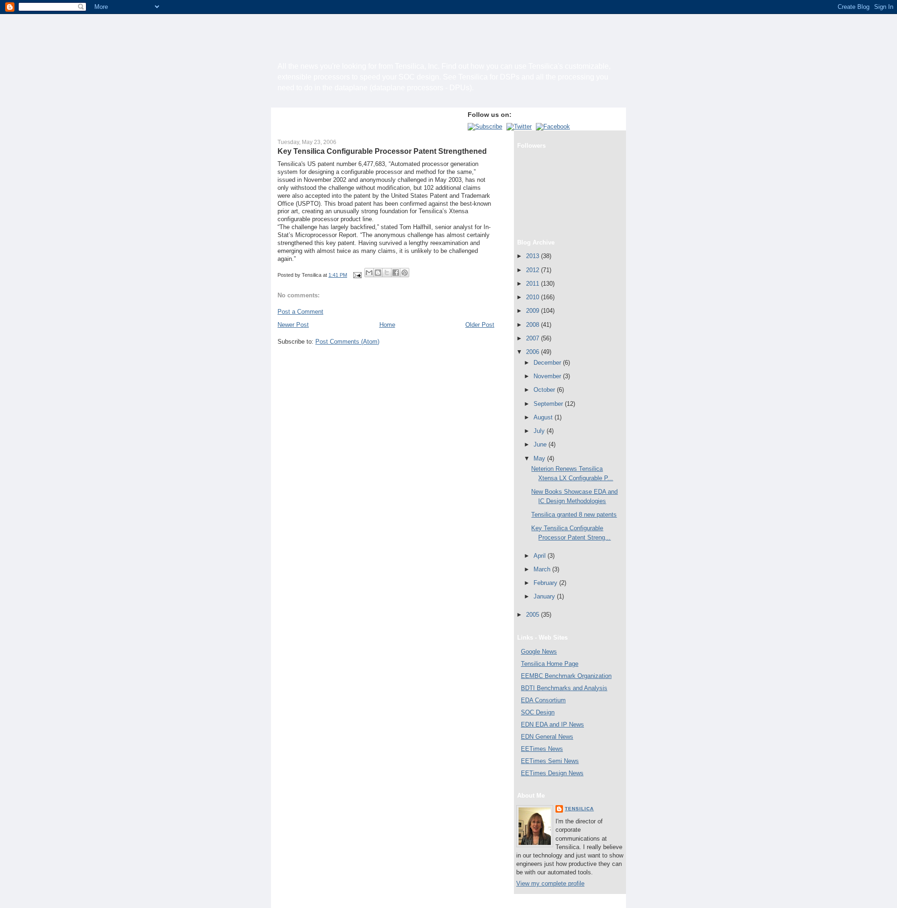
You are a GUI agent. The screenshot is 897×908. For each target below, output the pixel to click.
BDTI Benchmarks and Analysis (564, 688)
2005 (533, 614)
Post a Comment (300, 311)
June (541, 444)
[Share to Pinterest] (404, 272)
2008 (533, 324)
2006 (533, 351)
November (548, 376)
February (546, 582)
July (540, 430)
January (545, 596)
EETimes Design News (552, 773)
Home (387, 324)
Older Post (479, 324)
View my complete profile (550, 883)
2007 (533, 338)
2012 (533, 270)
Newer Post (293, 324)
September (549, 403)
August (544, 417)
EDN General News (547, 736)
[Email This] (369, 272)
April (541, 555)
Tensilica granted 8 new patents (574, 514)
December (548, 362)
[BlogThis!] (378, 272)
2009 (533, 310)
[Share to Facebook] (395, 272)
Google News (539, 651)
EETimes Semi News (550, 760)
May (540, 458)
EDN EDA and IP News (552, 724)
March (543, 569)
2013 (533, 255)
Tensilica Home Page (549, 663)
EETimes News (542, 748)
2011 (533, 283)
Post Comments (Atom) (347, 341)
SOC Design (538, 712)
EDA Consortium (543, 700)
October (545, 389)
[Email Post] (357, 275)
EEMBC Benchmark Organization (566, 675)
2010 (533, 297)
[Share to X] (387, 272)
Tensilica (579, 808)
